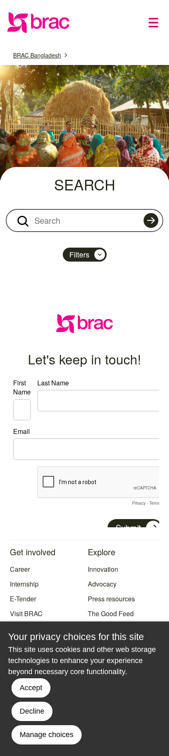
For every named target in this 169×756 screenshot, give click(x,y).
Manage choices (46, 734)
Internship (24, 584)
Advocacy (102, 584)
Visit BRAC (26, 613)
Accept (31, 688)
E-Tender (23, 598)
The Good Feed (111, 613)
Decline (32, 711)
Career (20, 569)
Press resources (111, 598)
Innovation (103, 569)
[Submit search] (151, 220)
